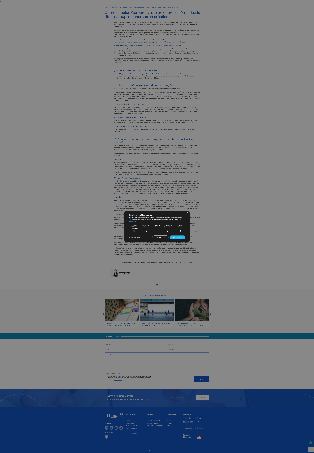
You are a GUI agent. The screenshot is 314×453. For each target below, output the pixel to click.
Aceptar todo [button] (177, 237)
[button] (135, 237)
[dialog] (157, 226)
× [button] (187, 213)
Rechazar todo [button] (160, 237)
